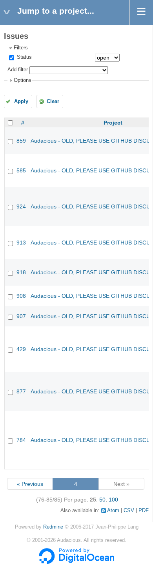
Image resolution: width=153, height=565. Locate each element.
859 (21, 141)
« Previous (30, 484)
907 (21, 316)
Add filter (17, 69)
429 (21, 349)
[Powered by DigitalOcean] (76, 562)
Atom (113, 510)
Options (22, 80)
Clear (53, 101)
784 (21, 440)
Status (23, 57)
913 (21, 242)
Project (113, 123)
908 (21, 296)
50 (102, 499)
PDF (143, 510)
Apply (21, 101)
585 (21, 170)
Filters (21, 48)
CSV (129, 510)
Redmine (53, 527)
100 (113, 499)
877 (21, 391)
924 (21, 206)
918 (21, 272)
